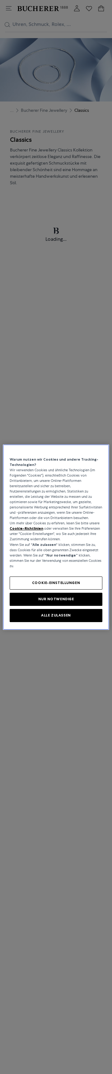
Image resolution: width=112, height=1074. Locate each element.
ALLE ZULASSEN (56, 615)
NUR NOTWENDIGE (56, 599)
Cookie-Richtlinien (26, 528)
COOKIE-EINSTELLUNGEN (56, 583)
